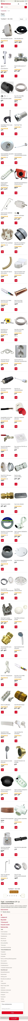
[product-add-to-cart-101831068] (2, 883)
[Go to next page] (23, 895)
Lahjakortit (4, 917)
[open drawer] (2, 7)
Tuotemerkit (3, 10)
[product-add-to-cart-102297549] (2, 339)
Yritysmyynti (4, 922)
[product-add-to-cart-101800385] (16, 280)
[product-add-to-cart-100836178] (16, 540)
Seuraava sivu (14, 892)
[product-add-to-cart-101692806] (2, 798)
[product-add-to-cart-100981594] (16, 484)
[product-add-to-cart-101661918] (16, 455)
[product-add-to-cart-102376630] (2, 598)
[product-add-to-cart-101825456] (2, 540)
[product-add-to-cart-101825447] (16, 105)
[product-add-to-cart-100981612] (16, 76)
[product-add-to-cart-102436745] (16, 627)
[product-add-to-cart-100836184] (2, 712)
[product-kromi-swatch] (2, 66)
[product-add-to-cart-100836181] (2, 193)
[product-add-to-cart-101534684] (16, 827)
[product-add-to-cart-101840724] (2, 854)
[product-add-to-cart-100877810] (16, 511)
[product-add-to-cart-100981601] (2, 655)
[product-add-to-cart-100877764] (2, 46)
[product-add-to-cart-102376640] (2, 484)
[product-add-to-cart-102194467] (2, 769)
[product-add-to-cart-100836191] (16, 798)
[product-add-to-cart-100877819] (16, 397)
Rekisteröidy (4, 927)
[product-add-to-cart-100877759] (16, 223)
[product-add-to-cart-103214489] (2, 426)
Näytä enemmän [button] (4, 909)
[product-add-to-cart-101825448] (16, 339)
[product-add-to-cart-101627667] (2, 251)
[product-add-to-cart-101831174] (2, 569)
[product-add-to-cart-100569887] (2, 368)
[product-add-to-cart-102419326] (2, 309)
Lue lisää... (3, 15)
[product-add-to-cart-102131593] (16, 655)
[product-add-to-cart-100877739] (16, 569)
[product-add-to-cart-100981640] (16, 712)
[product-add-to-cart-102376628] (16, 883)
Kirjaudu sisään (5, 924)
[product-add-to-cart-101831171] (16, 769)
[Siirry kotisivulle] (5, 4)
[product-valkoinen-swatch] (4, 66)
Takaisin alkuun (6, 911)
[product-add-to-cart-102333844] (2, 280)
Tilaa (12, 1012)
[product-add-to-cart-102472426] (2, 162)
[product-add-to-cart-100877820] (2, 684)
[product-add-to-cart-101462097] (16, 368)
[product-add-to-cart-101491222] (2, 741)
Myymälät (3, 919)
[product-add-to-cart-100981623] (16, 309)
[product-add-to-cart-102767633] (2, 133)
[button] (19, 1)
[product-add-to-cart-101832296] (16, 162)
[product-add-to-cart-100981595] (2, 511)
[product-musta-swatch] (18, 213)
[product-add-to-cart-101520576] (2, 627)
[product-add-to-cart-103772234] (2, 105)
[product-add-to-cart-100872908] (2, 397)
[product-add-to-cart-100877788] (16, 46)
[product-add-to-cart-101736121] (16, 741)
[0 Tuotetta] (26, 4)
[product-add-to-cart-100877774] (16, 426)
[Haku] (26, 7)
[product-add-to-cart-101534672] (16, 133)
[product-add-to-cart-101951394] (16, 598)
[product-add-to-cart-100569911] (2, 455)
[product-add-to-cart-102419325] (16, 684)
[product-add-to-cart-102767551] (2, 827)
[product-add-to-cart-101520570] (16, 251)
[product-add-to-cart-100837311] (2, 76)
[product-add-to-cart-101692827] (16, 854)
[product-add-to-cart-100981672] (2, 223)
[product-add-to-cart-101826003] (16, 193)
